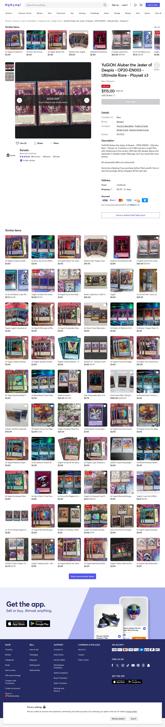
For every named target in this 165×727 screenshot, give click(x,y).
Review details (118, 718)
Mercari (8, 21)
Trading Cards (44, 21)
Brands (8, 654)
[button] (135, 5)
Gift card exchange (13, 675)
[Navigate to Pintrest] (138, 665)
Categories (9, 660)
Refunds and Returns (59, 689)
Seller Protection (60, 683)
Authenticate (35, 670)
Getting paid (35, 665)
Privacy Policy (131, 711)
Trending (8, 649)
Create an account (12, 688)
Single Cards (57, 21)
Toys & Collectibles (28, 21)
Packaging (34, 654)
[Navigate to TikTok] (127, 665)
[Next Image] (86, 100)
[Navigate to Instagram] (122, 665)
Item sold (130, 101)
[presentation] (114, 95)
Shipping (33, 660)
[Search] (105, 5)
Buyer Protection (60, 678)
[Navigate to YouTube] (133, 665)
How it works (10, 670)
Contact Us (58, 649)
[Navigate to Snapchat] (148, 665)
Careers (81, 654)
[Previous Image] (19, 100)
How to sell (34, 649)
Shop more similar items (82, 576)
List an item (153, 5)
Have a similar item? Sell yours (130, 215)
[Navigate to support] (114, 649)
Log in (124, 4)
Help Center (59, 654)
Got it (133, 718)
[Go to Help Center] (112, 117)
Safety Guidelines (61, 673)
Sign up (115, 4)
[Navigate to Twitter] (117, 665)
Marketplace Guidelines (59, 666)
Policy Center (83, 660)
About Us (82, 649)
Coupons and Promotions (10, 681)
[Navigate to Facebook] (112, 665)
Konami (16, 21)
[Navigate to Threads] (143, 665)
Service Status (59, 660)
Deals (7, 665)
